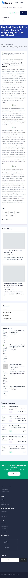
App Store (7, 548)
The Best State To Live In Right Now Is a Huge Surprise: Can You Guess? (17, 366)
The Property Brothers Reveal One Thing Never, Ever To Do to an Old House (17, 346)
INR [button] (4, 21)
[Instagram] (20, 575)
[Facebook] (15, 575)
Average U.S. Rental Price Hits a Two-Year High (17, 331)
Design (11, 212)
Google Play (6, 542)
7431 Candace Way (14, 406)
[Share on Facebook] (2, 222)
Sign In (24, 12)
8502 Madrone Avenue (15, 416)
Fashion (17, 212)
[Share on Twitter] (7, 222)
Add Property (15, 12)
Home (2, 44)
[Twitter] (17, 575)
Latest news (12, 59)
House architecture (19, 59)
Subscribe (23, 559)
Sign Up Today (14, 473)
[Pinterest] (25, 575)
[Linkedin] (23, 575)
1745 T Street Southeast (15, 425)
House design (5, 61)
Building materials (9, 44)
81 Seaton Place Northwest (16, 436)
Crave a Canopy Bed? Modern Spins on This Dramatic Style (17, 372)
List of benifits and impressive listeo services (17, 387)
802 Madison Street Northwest (17, 446)
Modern (12, 215)
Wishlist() (6, 17)
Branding (6, 215)
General (5, 212)
